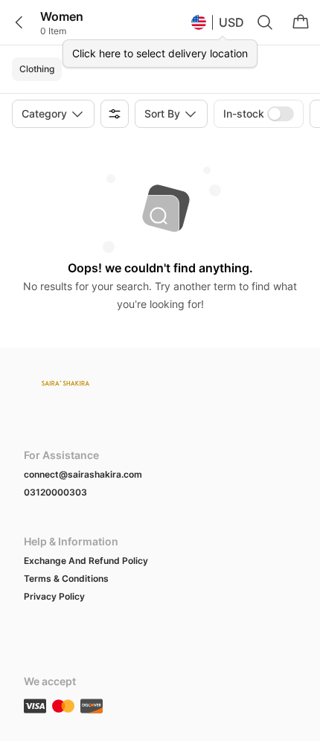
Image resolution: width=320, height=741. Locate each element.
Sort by (162, 113)
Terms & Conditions (66, 578)
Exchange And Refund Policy (86, 560)
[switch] (280, 113)
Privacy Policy (54, 596)
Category (44, 113)
